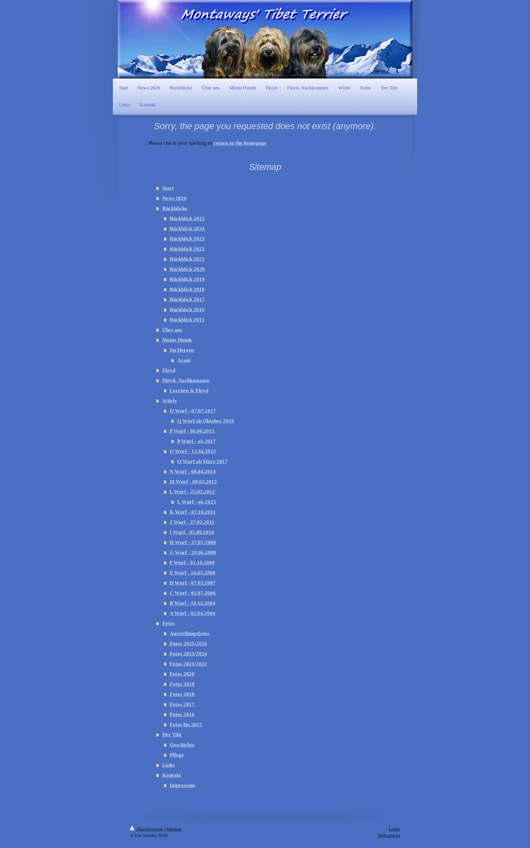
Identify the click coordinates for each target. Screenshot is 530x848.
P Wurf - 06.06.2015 (192, 431)
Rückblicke (174, 208)
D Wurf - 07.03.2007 (193, 583)
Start (168, 188)
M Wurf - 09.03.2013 (193, 482)
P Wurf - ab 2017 (196, 441)
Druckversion (150, 829)
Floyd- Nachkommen (185, 380)
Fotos (168, 623)
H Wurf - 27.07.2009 (193, 542)
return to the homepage (240, 143)
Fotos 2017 (182, 704)
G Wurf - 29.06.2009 (193, 552)
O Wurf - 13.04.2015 (193, 451)
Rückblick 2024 (187, 229)
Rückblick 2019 (187, 279)
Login (394, 829)
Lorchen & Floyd (189, 390)
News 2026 (174, 198)
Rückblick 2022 (187, 249)
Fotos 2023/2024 (188, 654)
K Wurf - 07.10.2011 (193, 512)
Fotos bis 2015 (186, 724)
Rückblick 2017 (187, 299)
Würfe (169, 401)
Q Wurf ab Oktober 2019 (205, 421)
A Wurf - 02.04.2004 (192, 613)
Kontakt (171, 775)
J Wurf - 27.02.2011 (192, 522)
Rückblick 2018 (187, 289)
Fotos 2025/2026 (188, 644)
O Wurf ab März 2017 (202, 461)
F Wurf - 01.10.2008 (192, 563)
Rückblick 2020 (187, 269)
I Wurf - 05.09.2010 (192, 532)
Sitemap (174, 829)
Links (168, 765)
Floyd (168, 370)
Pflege (177, 755)
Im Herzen (182, 350)
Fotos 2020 (182, 674)
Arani (183, 360)
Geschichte (182, 745)
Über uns (172, 330)
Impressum (182, 785)
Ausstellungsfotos (189, 633)
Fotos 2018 (182, 694)
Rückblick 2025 (187, 218)
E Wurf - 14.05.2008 (192, 573)
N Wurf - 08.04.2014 (193, 471)
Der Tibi (171, 735)
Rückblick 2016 (187, 310)
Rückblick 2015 (187, 320)
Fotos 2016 (182, 714)
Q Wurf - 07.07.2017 (193, 411)
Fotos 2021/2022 (188, 664)
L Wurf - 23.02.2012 (192, 492)
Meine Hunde (177, 340)
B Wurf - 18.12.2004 (192, 603)
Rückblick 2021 (187, 259)
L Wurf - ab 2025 (196, 502)
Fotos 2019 (182, 684)
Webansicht (389, 835)
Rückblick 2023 (187, 239)
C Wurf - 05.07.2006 (193, 593)
